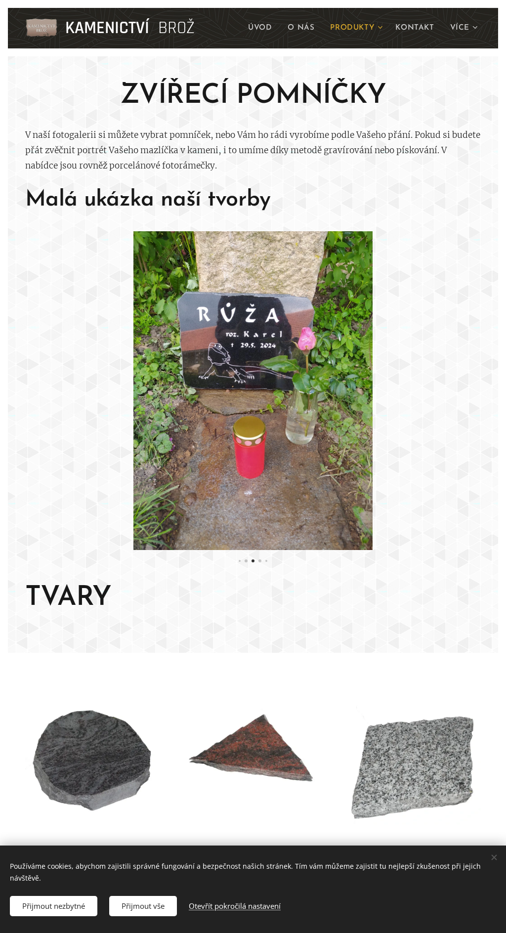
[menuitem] (263, 28)
